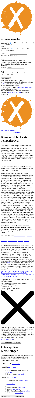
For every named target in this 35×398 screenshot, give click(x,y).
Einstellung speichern (18, 396)
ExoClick (13, 389)
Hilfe (21, 273)
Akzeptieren (17, 342)
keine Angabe (8, 45)
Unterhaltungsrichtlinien (25, 87)
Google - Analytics (16, 387)
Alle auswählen (7, 364)
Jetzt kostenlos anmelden (8, 130)
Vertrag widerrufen (14, 273)
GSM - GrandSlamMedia (18, 391)
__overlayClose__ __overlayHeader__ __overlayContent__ (12, 289)
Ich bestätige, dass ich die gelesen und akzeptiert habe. (16, 88)
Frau (27, 43)
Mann (16, 43)
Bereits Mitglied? (18, 132)
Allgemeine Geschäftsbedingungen (17, 271)
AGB (4, 84)
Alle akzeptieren (5, 396)
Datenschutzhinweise (14, 92)
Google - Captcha (16, 374)
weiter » (3, 53)
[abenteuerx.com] (17, 129)
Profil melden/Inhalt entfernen (14, 273)
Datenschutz (4, 273)
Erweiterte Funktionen (17, 380)
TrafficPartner (15, 393)
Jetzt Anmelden (5, 78)
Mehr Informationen (6, 342)
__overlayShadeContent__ (8, 285)
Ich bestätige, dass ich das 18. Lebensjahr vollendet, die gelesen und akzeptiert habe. (17, 83)
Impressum (4, 271)
